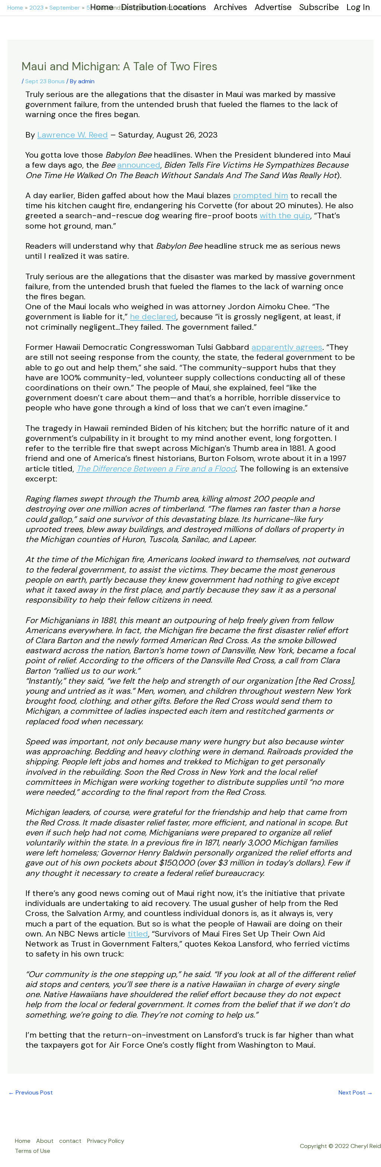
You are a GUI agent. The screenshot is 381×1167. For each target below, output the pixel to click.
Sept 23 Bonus (45, 81)
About (45, 1141)
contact (70, 1141)
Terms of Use (32, 1151)
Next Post (356, 1092)
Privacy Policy (105, 1141)
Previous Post (30, 1092)
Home (23, 1141)
